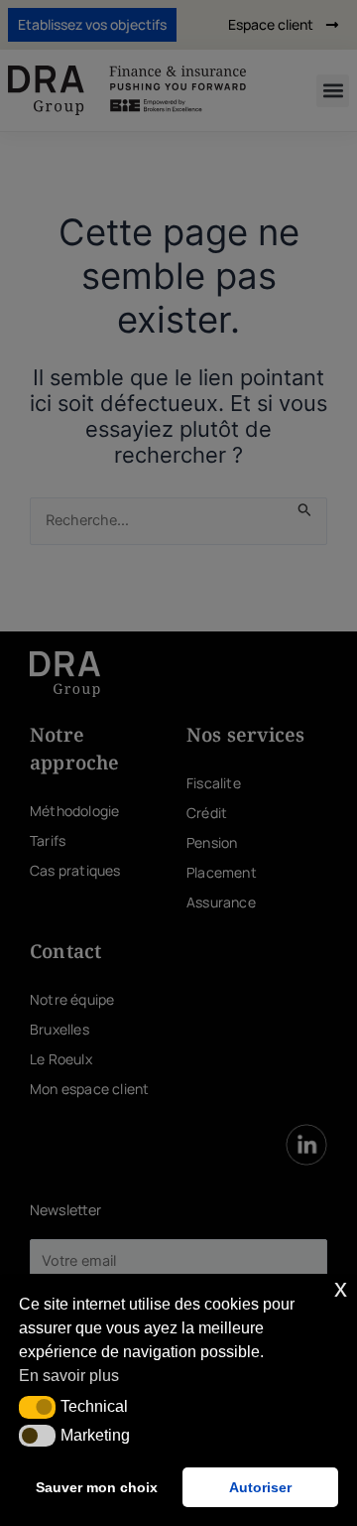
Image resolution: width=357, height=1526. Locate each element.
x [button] (340, 1288)
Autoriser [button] (260, 1487)
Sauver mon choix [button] (97, 1487)
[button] (37, 1407)
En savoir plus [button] (69, 1375)
